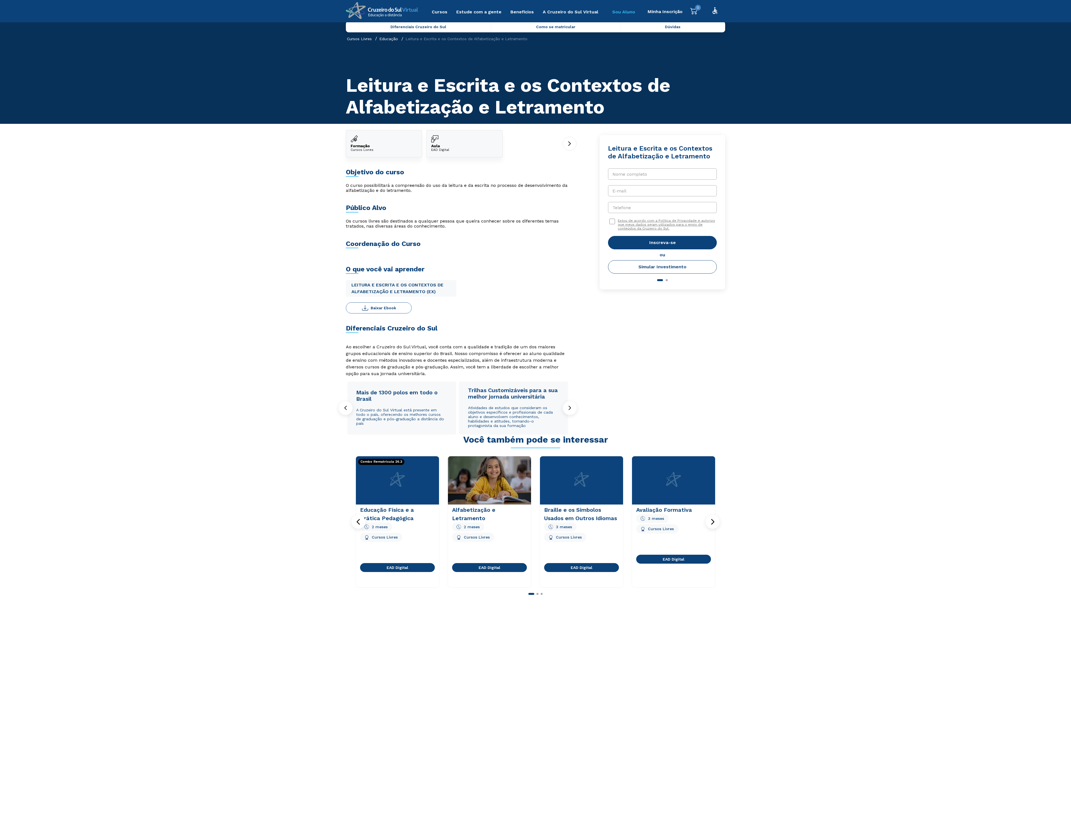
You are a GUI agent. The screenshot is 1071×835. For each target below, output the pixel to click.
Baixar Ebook (383, 308)
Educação (388, 39)
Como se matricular (555, 27)
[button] (358, 522)
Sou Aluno (623, 12)
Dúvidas (673, 27)
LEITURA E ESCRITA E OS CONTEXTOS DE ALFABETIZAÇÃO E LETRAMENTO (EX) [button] (397, 288)
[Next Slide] (570, 408)
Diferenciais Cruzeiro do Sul (418, 27)
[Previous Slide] (346, 408)
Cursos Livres (359, 39)
